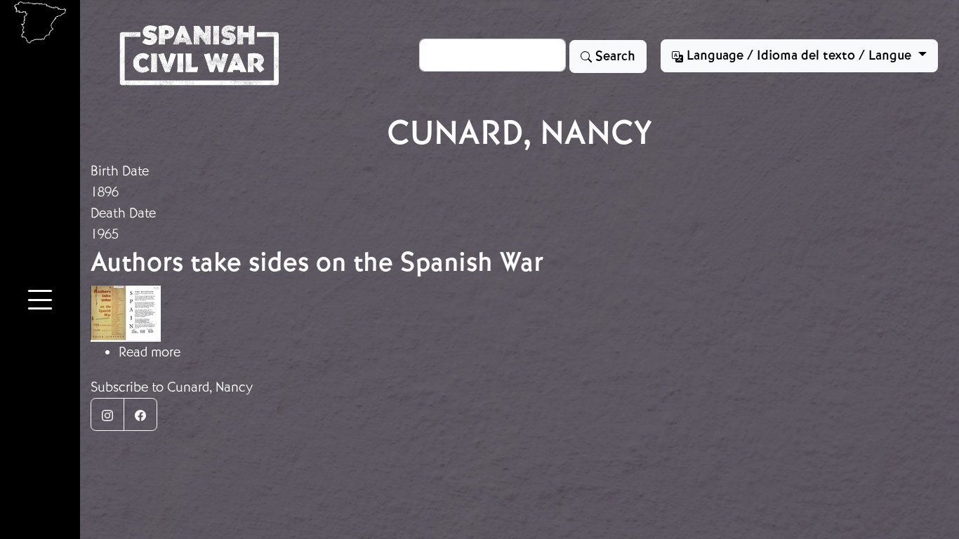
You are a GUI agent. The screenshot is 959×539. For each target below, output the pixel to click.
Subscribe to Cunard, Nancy (172, 387)
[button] (40, 302)
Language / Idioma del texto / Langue (799, 55)
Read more (149, 352)
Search (613, 56)
